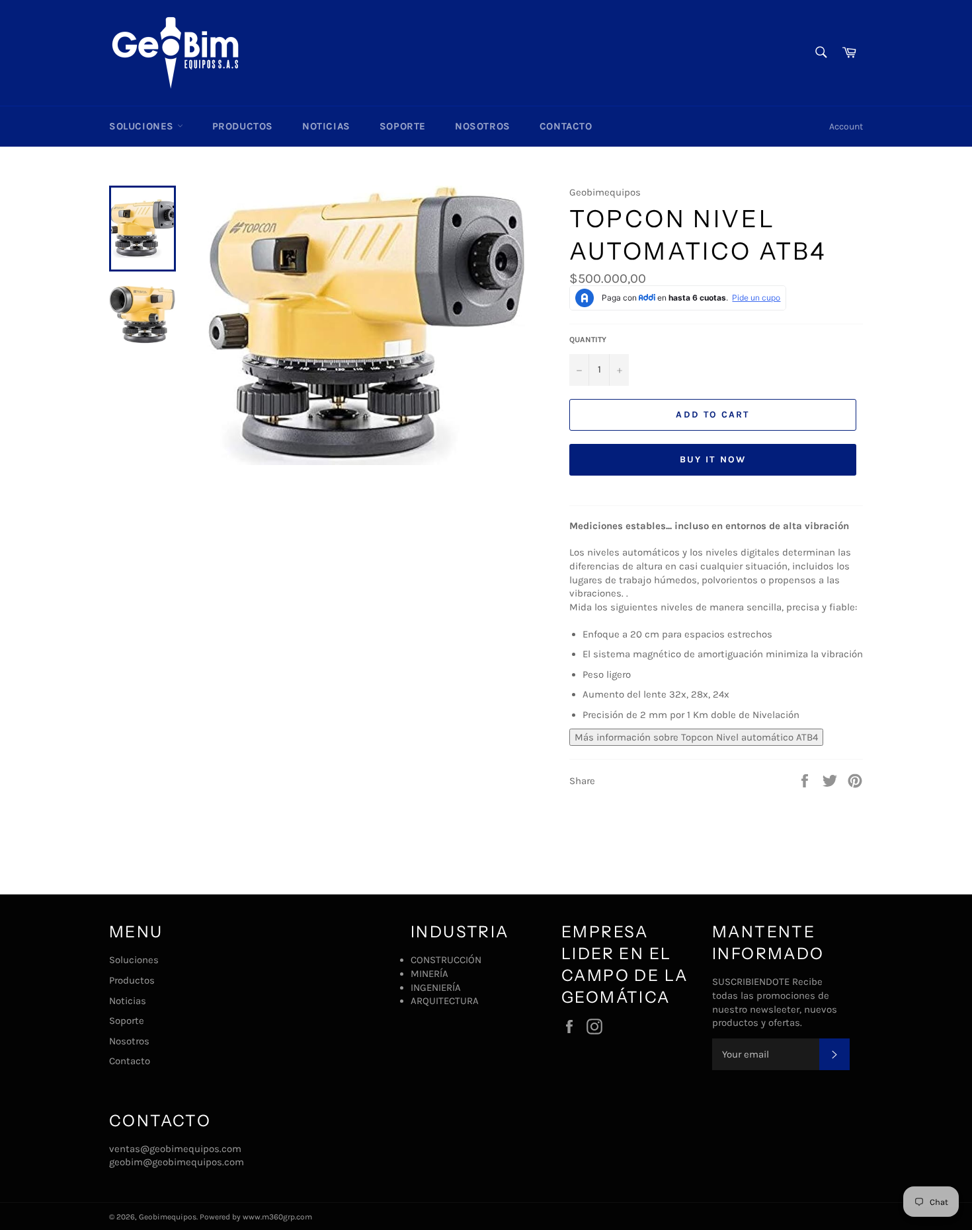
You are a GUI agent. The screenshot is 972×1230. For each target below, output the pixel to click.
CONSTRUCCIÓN (446, 960)
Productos (242, 126)
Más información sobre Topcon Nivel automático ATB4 (696, 737)
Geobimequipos (167, 1216)
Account (846, 126)
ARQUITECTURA (445, 1001)
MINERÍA (429, 974)
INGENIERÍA (436, 988)
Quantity (587, 339)
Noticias (326, 126)
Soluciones (143, 126)
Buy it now (713, 459)
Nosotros (482, 126)
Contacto (566, 126)
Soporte (403, 126)
